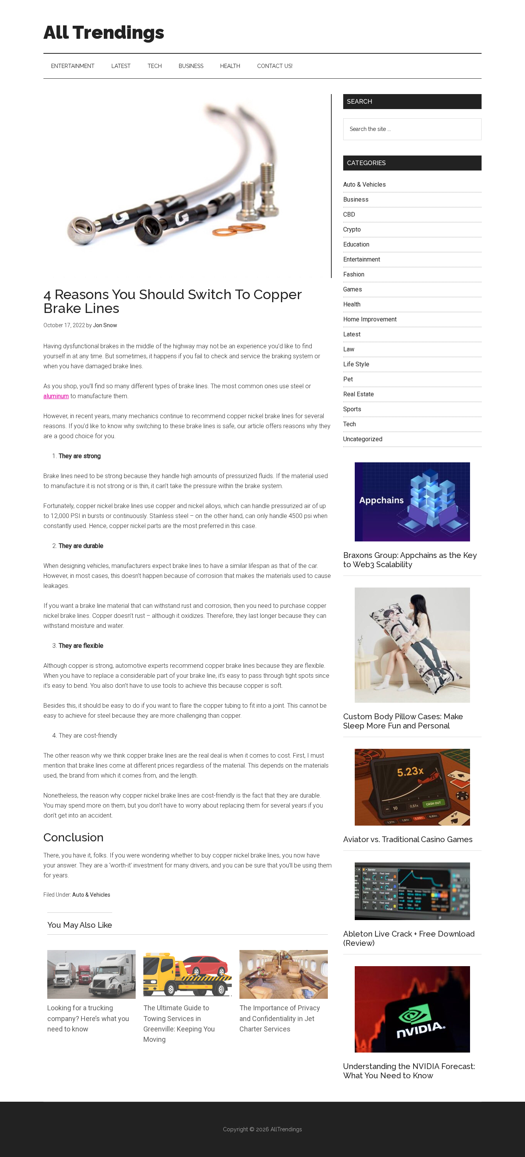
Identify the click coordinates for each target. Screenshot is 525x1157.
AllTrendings (286, 1129)
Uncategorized (362, 439)
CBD (349, 214)
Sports (352, 409)
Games (352, 289)
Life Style (356, 364)
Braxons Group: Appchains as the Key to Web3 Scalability (410, 560)
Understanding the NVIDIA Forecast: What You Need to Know (409, 1071)
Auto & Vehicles (91, 895)
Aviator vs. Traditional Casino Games (408, 839)
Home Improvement (370, 319)
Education (356, 244)
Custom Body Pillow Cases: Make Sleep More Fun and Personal (403, 721)
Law (348, 349)
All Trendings (103, 32)
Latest (352, 334)
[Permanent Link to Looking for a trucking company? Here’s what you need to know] (91, 954)
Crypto (352, 229)
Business (356, 199)
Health (352, 304)
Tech (349, 424)
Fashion (353, 274)
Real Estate (358, 394)
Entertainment (361, 259)
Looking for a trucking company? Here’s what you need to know (88, 1018)
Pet (348, 379)
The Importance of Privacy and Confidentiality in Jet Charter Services (279, 1018)
